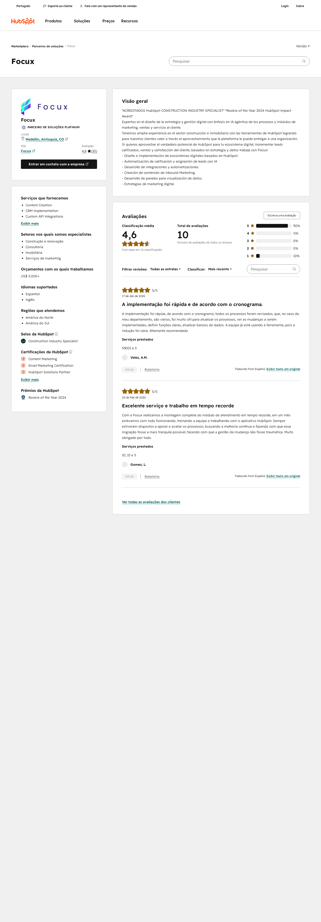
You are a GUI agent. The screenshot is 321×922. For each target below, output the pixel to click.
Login (285, 6)
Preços (108, 21)
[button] (303, 46)
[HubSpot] (23, 21)
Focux (26, 151)
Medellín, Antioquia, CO (45, 139)
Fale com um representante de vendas (111, 6)
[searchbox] (239, 61)
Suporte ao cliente (60, 6)
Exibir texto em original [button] (283, 369)
